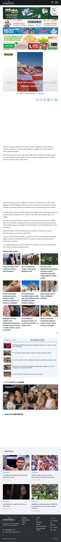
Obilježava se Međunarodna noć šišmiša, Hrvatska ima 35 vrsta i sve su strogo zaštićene (44, 506)
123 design (55, 538)
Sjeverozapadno (26, 520)
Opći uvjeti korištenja (41, 526)
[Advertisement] (30, 113)
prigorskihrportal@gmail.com (12, 532)
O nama (38, 517)
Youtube (55, 527)
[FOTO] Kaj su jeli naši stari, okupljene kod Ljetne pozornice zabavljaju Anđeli (34, 360)
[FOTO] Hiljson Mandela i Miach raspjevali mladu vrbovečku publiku (31, 353)
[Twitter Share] (48, 99)
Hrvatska (24, 517)
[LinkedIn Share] (56, 99)
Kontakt (38, 524)
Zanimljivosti (8, 54)
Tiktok (54, 530)
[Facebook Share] (40, 99)
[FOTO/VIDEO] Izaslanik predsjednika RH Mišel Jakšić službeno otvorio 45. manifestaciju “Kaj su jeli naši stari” (33, 367)
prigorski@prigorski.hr (10, 529)
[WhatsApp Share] (52, 99)
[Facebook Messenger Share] (37, 99)
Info (37, 520)
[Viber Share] (44, 99)
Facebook (55, 520)
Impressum (39, 522)
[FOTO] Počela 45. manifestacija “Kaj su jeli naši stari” (27, 374)
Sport (23, 524)
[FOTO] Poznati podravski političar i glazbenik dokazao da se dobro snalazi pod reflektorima (34, 345)
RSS (54, 518)
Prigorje (23, 522)
